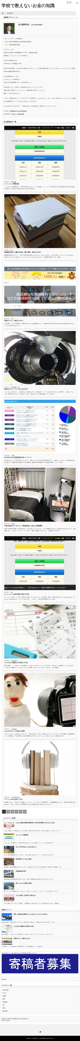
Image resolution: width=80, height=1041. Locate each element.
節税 (4, 1007)
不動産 (13, 523)
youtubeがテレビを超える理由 (14, 731)
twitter (70, 2)
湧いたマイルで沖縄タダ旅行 (24, 883)
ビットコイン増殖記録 (11, 184)
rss (68, 2)
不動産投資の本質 (21, 871)
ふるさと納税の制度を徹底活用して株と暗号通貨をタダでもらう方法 (35, 822)
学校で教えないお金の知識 (28, 5)
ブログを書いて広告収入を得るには (26, 895)
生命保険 (5, 1001)
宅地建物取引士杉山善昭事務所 (18, 111)
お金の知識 (13, 181)
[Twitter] (40, 1031)
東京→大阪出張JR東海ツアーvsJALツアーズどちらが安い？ (31, 914)
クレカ (18, 387)
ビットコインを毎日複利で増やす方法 (16, 594)
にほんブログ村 (6, 1020)
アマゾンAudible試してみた (13, 799)
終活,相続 (5, 1010)
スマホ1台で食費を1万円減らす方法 (16, 662)
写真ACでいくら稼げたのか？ (14, 320)
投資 (13, 455)
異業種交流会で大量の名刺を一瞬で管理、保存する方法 (22, 252)
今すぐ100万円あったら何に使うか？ (26, 847)
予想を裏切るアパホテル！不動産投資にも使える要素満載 (23, 526)
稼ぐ (12, 250)
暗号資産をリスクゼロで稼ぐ (24, 859)
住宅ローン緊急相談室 (18, 114)
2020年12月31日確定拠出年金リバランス (17, 457)
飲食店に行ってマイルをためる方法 (16, 389)
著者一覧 (4, 979)
